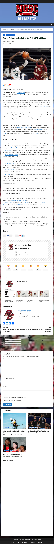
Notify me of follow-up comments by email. (15, 397)
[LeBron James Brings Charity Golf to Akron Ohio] (14, 421)
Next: (39, 330)
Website (5, 392)
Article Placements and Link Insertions (30, 539)
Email (5, 386)
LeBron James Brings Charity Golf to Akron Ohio (14, 432)
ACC (4, 35)
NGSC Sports (16, 539)
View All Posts (35, 316)
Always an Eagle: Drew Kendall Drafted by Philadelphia (20, 300)
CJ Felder (26, 203)
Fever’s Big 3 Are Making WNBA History (13, 454)
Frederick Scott (43, 107)
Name (5, 381)
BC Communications (9, 41)
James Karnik (21, 92)
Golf (11, 427)
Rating (5, 379)
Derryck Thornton (16, 148)
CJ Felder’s (8, 150)
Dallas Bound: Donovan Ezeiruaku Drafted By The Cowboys (44, 300)
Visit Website (23, 316)
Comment (6, 359)
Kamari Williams (38, 129)
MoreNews (32, 542)
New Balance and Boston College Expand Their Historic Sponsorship (10, 300)
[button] (2, 24)
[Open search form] (52, 24)
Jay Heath (35, 133)
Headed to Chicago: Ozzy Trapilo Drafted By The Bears (32, 300)
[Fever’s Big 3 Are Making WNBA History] (14, 444)
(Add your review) (38, 340)
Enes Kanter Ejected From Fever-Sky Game (38, 431)
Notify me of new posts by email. (12, 400)
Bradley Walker (7, 434)
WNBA (36, 427)
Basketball (8, 35)
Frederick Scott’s (9, 170)
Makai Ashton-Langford (24, 127)
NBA (14, 427)
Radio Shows (47, 296)
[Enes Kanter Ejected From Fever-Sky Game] (39, 421)
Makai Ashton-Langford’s (18, 200)
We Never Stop (27, 18)
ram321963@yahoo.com (25, 252)
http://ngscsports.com (24, 255)
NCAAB (13, 35)
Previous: (15, 330)
